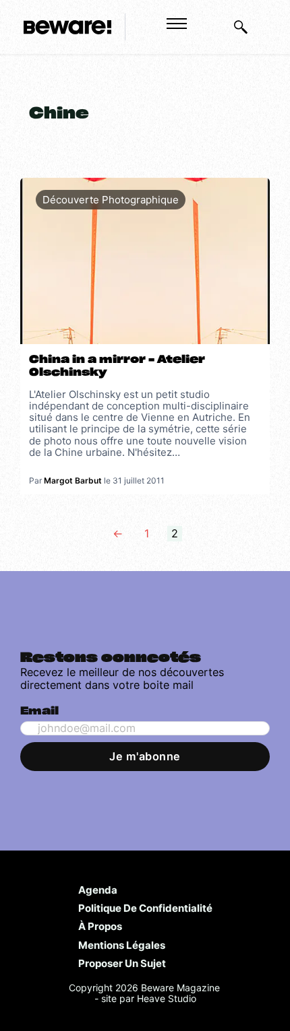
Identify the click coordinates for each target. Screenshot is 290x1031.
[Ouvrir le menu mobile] (177, 23)
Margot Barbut (73, 480)
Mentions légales (121, 945)
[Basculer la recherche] (240, 26)
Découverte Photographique (110, 199)
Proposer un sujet (122, 963)
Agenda (97, 890)
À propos (100, 926)
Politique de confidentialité (145, 908)
